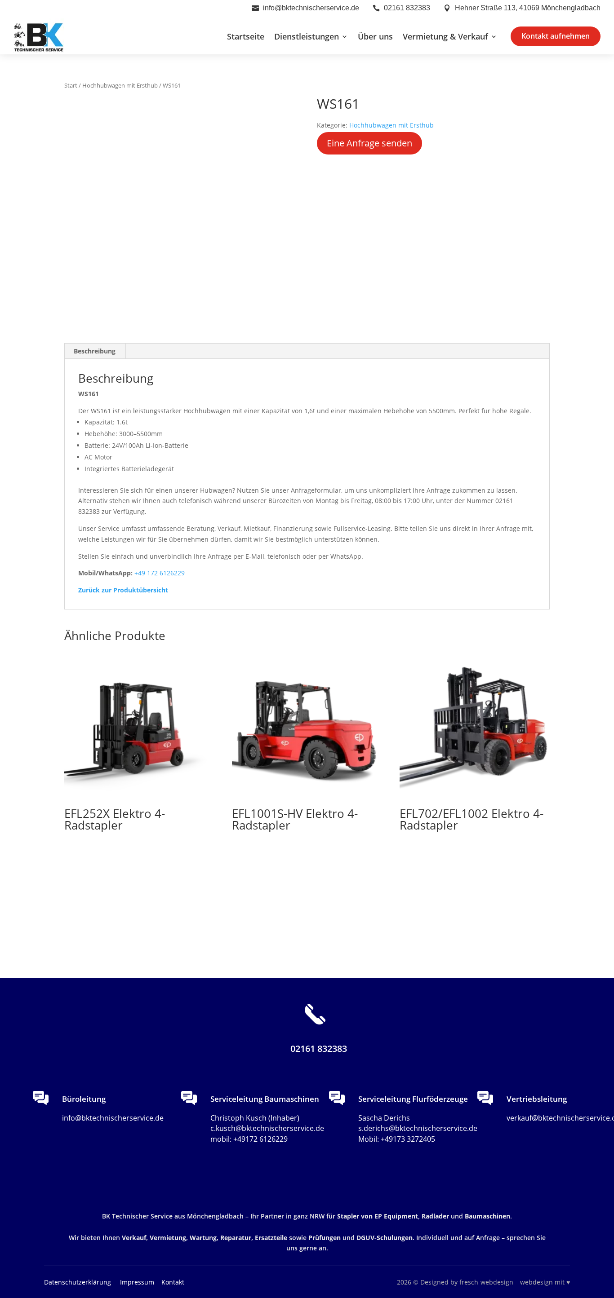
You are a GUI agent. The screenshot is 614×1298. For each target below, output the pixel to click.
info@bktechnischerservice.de (311, 8)
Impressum (138, 1282)
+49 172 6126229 (159, 573)
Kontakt (172, 1282)
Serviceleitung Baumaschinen (264, 1099)
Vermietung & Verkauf (445, 36)
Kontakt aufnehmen (555, 36)
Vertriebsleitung (537, 1099)
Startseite (245, 36)
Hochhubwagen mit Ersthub (120, 85)
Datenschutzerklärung (77, 1282)
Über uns (375, 36)
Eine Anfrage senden (369, 143)
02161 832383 (407, 8)
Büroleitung (84, 1099)
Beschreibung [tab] (95, 351)
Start (70, 85)
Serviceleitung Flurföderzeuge (413, 1099)
